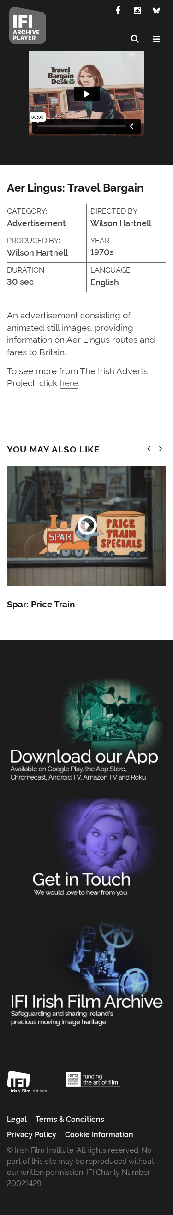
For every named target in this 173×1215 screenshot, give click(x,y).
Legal (17, 1119)
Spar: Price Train (41, 604)
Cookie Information (99, 1134)
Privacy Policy (31, 1134)
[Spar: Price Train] (86, 526)
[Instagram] (137, 9)
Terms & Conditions (70, 1119)
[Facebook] (117, 9)
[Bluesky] (156, 9)
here (69, 382)
